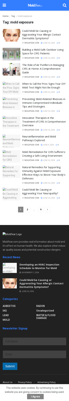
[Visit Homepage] (34, 5)
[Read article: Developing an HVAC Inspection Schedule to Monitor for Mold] (10, 268)
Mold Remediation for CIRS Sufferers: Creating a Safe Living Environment (43, 153)
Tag (13, 16)
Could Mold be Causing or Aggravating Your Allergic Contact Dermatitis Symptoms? (41, 34)
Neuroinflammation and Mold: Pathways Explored (39, 138)
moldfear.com (32, 43)
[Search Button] (64, 5)
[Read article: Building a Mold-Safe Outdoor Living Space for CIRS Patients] (11, 54)
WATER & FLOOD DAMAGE (46, 316)
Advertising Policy (46, 382)
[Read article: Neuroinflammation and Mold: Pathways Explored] (11, 141)
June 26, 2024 (48, 43)
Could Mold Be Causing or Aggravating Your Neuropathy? (40, 191)
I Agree (35, 396)
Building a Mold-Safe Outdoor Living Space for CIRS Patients (43, 51)
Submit (10, 366)
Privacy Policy (25, 382)
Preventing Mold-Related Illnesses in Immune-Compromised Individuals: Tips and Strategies (43, 102)
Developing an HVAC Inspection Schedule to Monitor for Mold (39, 266)
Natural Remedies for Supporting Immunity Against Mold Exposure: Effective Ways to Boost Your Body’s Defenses (43, 172)
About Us (7, 382)
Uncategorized (45, 310)
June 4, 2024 (48, 145)
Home (5, 16)
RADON (40, 306)
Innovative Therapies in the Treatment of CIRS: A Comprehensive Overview (44, 121)
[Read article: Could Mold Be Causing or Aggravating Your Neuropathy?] (11, 194)
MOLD (6, 319)
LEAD (6, 315)
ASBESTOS (9, 306)
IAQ (5, 310)
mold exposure (25, 16)
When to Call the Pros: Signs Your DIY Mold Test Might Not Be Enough (44, 85)
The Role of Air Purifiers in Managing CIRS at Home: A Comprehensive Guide (43, 68)
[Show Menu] (4, 5)
